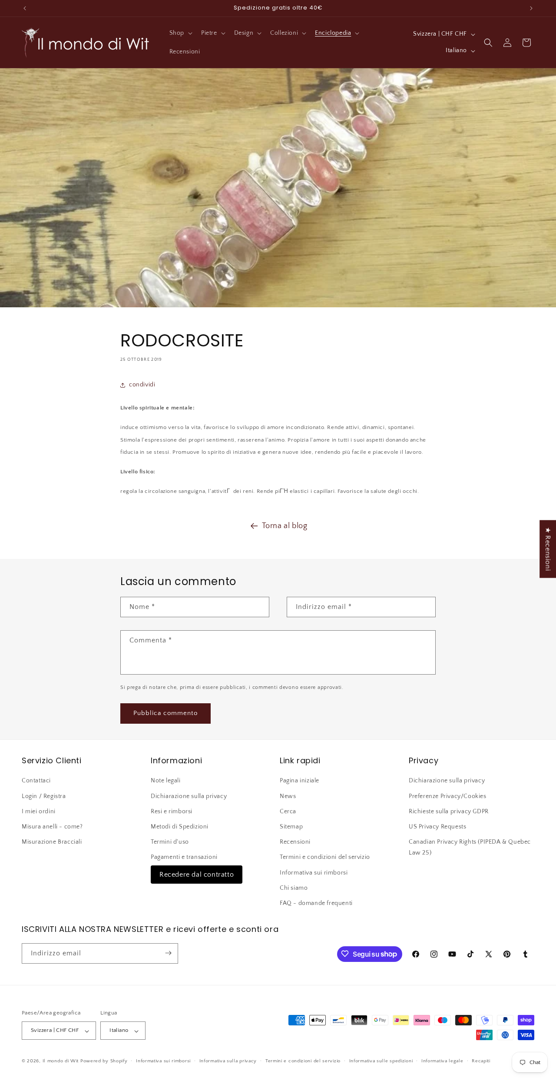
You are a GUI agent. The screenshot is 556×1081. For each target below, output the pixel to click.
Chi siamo (294, 887)
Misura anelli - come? (52, 826)
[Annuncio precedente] (24, 8)
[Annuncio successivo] (531, 8)
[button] (180, 33)
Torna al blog (285, 526)
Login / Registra (44, 795)
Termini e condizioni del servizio (325, 857)
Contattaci (36, 780)
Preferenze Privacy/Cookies (447, 795)
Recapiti (481, 1061)
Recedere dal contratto (196, 874)
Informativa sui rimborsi (314, 872)
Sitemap (291, 826)
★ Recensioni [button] (548, 549)
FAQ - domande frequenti (316, 903)
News (288, 795)
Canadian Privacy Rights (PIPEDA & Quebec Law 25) (470, 847)
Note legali (166, 780)
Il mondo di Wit (61, 1061)
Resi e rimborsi (171, 811)
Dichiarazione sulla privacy (189, 795)
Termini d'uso (170, 841)
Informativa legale (442, 1061)
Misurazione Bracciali (52, 841)
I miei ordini (39, 811)
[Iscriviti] (168, 953)
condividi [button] (142, 384)
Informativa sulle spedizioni (381, 1061)
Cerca (288, 811)
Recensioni (295, 841)
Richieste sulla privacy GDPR (449, 811)
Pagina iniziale (299, 780)
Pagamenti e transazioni (184, 857)
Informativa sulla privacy (228, 1061)
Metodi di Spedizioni (179, 826)
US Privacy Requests (437, 826)
